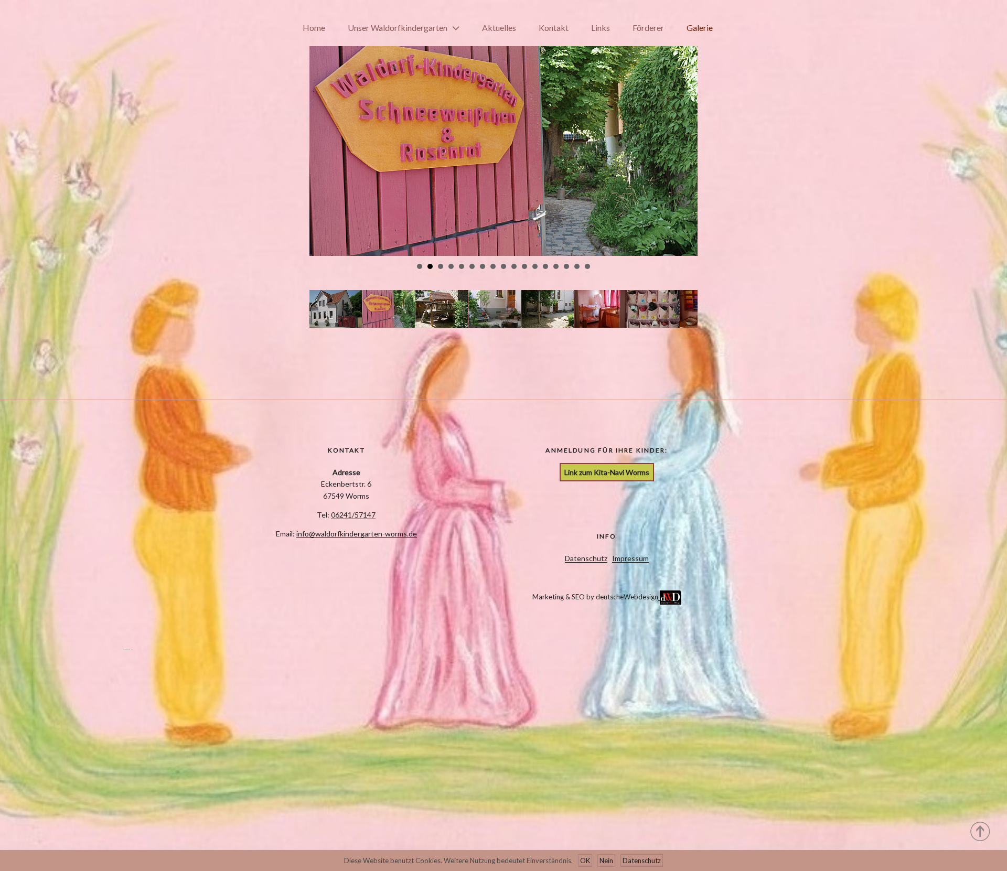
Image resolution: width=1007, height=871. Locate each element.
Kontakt (554, 28)
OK (585, 860)
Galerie (700, 28)
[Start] (981, 830)
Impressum (630, 558)
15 (566, 266)
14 (556, 266)
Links (600, 28)
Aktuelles (499, 28)
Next (684, 130)
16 (577, 266)
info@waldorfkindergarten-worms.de (356, 533)
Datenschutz (586, 558)
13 (545, 266)
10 (514, 266)
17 (587, 266)
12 (535, 266)
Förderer (648, 28)
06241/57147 (353, 514)
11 (524, 266)
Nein (606, 860)
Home (314, 28)
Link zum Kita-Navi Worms (606, 472)
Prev (323, 130)
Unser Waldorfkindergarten (397, 28)
